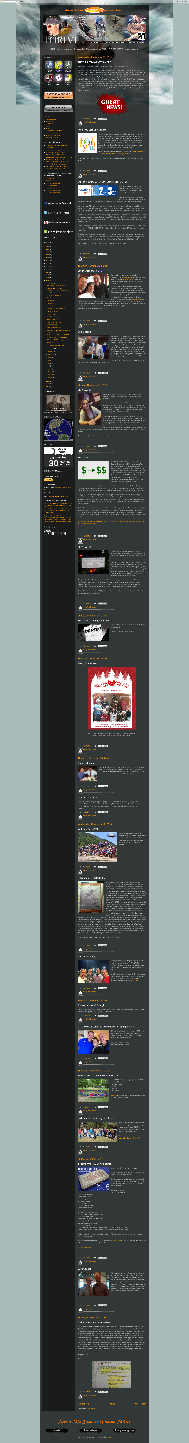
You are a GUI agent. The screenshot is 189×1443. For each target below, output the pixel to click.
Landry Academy (127, 277)
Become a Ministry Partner (53, 135)
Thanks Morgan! (86, 763)
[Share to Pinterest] (106, 119)
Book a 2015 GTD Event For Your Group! (98, 1075)
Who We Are (49, 121)
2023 (47, 255)
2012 (47, 384)
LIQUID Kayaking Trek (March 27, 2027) (56, 164)
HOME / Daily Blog (51, 119)
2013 (47, 381)
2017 (47, 272)
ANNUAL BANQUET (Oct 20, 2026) (55, 155)
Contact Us (49, 128)
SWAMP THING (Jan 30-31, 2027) (55, 159)
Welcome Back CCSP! (88, 829)
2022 (47, 258)
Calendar (48, 126)
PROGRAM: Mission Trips (52, 181)
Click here (114, 1095)
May (49, 366)
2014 (47, 281)
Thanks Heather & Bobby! (91, 1005)
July (49, 360)
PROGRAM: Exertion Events (53, 192)
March (49, 372)
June (49, 363)
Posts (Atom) (91, 1409)
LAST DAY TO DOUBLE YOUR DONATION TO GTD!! (103, 182)
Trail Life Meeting (86, 956)
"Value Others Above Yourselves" (94, 1322)
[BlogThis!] (100, 119)
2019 (47, 266)
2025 (47, 249)
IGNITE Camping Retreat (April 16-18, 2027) (57, 166)
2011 (47, 387)
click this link (117, 1241)
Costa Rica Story (50, 195)
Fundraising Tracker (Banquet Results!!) (56, 145)
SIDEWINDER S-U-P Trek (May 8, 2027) (56, 169)
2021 (47, 260)
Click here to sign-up (84, 1247)
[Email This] (99, 119)
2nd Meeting (84, 332)
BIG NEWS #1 (84, 547)
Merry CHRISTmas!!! (88, 663)
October (50, 351)
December (51, 283)
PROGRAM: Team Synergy (53, 190)
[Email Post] (94, 118)
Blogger (109, 1437)
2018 (47, 269)
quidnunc (97, 1437)
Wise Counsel (85, 1269)
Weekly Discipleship (88, 797)
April (49, 369)
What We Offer (50, 124)
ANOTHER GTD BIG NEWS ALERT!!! (95, 62)
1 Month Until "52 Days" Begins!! (95, 1164)
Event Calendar (50, 147)
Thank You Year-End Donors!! (92, 130)
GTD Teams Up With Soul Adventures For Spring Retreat (106, 1027)
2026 (47, 246)
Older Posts (140, 1404)
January (50, 377)
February (50, 374)
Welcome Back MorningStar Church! (96, 1118)
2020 (47, 263)
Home (112, 1404)
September (51, 354)
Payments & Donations (52, 138)
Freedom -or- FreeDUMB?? (91, 878)
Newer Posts (83, 1404)
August (50, 357)
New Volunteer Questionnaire (54, 131)
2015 (47, 278)
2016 (47, 275)
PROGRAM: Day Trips (51, 188)
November (51, 349)
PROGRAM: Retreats (51, 186)
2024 (47, 252)
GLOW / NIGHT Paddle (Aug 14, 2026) (56, 150)
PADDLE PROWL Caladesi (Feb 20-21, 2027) (57, 162)
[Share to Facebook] (104, 119)
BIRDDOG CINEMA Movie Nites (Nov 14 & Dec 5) (59, 157)
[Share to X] (102, 119)
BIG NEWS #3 (84, 390)
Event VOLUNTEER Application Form (55, 133)
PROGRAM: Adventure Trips (53, 183)
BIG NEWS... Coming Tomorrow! (94, 620)
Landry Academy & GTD (90, 271)
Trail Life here (133, 981)
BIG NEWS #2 (84, 457)
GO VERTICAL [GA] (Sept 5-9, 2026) (55, 152)
